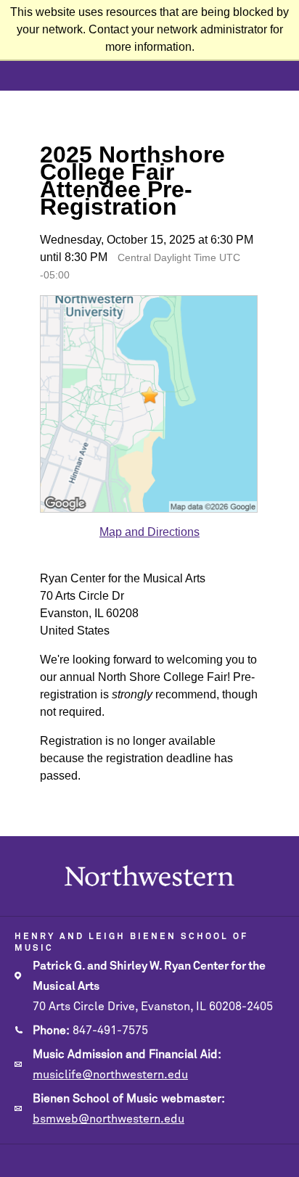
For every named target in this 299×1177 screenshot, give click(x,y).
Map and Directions (149, 532)
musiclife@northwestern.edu (110, 1075)
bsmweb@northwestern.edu (108, 1119)
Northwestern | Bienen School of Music (150, 876)
